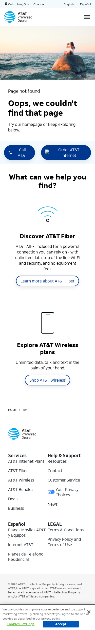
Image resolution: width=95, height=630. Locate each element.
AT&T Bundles (20, 489)
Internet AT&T (20, 544)
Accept (61, 624)
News (53, 504)
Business (16, 508)
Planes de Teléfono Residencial (26, 556)
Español (85, 4)
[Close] (88, 611)
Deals (13, 498)
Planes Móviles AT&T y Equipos (27, 532)
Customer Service (64, 480)
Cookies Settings (20, 624)
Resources (57, 461)
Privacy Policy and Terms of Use (64, 541)
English (69, 4)
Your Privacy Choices (67, 492)
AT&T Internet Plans (26, 461)
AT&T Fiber (18, 470)
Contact (55, 470)
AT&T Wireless (21, 480)
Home (12, 410)
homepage (32, 124)
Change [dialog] (38, 4)
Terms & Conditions (66, 529)
